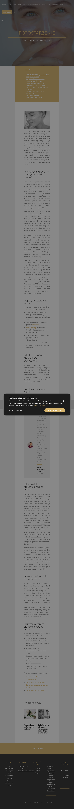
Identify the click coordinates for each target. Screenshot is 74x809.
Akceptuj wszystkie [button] (55, 410)
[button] (16, 410)
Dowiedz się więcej (39, 405)
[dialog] (37, 404)
